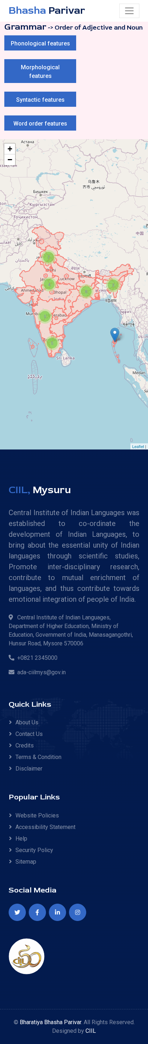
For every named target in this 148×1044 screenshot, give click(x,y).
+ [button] (10, 148)
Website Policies (37, 815)
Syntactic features (40, 99)
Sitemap (25, 861)
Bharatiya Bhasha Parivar (50, 1022)
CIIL (90, 1030)
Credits (24, 745)
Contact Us (29, 734)
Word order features (40, 123)
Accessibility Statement (45, 827)
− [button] (10, 159)
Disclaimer (28, 768)
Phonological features (40, 43)
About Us (26, 722)
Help (21, 838)
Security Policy (34, 850)
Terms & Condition (38, 757)
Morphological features (40, 71)
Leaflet (138, 446)
